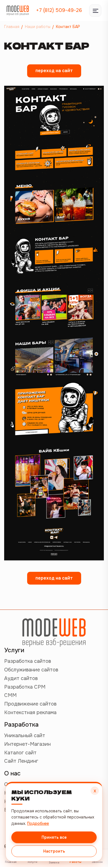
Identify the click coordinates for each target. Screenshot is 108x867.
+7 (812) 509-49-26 (59, 10)
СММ (10, 695)
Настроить (54, 851)
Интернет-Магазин (27, 744)
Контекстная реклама (30, 712)
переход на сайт (54, 71)
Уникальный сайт (24, 735)
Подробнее (38, 823)
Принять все (54, 837)
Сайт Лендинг (21, 761)
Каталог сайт (20, 753)
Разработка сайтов (27, 661)
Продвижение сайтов (30, 704)
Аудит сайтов (21, 678)
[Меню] (95, 10)
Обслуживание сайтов (31, 670)
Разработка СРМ (24, 687)
